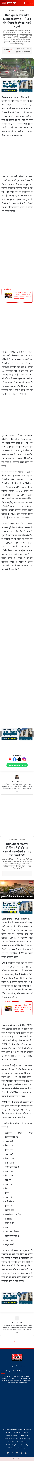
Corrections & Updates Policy (17, 1442)
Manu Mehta (17, 781)
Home (12, 10)
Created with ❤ (17, 1459)
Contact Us (16, 1435)
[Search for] (25, 4)
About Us (9, 1435)
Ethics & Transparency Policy (21, 1438)
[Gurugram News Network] (9, 2)
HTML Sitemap (12, 1448)
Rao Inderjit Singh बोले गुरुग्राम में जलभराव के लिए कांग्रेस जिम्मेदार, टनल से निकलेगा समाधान (22, 295)
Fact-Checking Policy (12, 1445)
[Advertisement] (17, 156)
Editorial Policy (23, 1445)
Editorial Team (8, 1438)
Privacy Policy (24, 1435)
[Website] (17, 791)
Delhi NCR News (20, 10)
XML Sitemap (22, 1448)
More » (29, 788)
